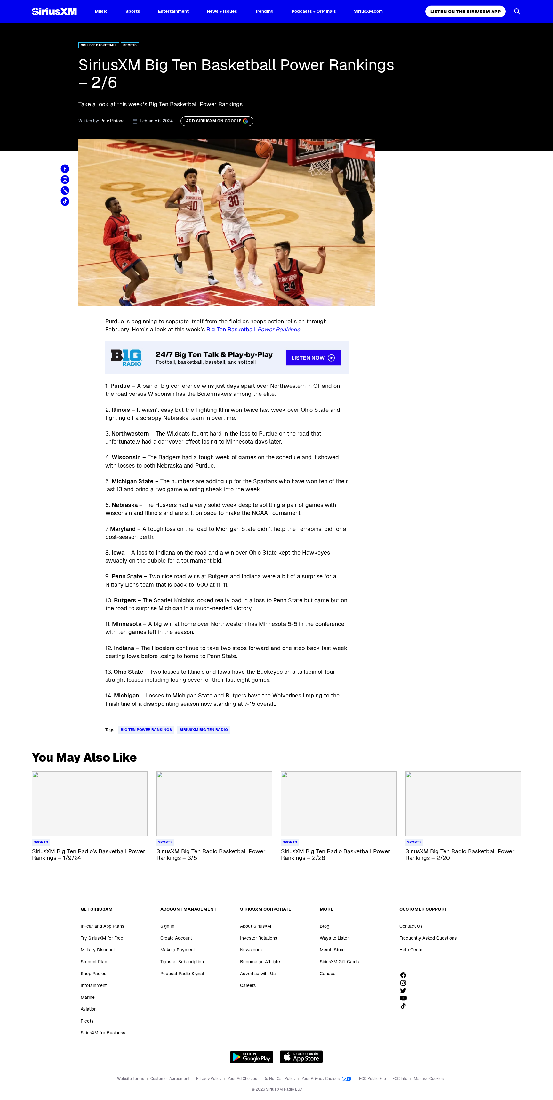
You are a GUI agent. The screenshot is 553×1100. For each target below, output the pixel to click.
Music (101, 11)
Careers (248, 985)
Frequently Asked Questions (428, 938)
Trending (264, 11)
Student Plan (94, 962)
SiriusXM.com (368, 11)
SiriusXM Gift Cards (339, 962)
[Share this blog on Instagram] (64, 179)
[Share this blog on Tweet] (64, 190)
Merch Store (332, 950)
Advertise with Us (258, 973)
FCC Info (400, 1078)
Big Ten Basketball (253, 329)
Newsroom (251, 950)
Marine (88, 997)
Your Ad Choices (243, 1078)
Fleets (87, 1021)
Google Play (251, 1056)
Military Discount (98, 950)
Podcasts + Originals (314, 11)
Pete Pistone (112, 121)
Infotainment (94, 985)
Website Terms (131, 1078)
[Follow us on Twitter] (405, 990)
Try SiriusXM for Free (102, 938)
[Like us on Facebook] (405, 975)
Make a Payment (177, 950)
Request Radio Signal (182, 973)
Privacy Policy (209, 1078)
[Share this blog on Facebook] (64, 168)
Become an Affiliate (260, 962)
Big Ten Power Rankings (146, 729)
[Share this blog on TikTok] (64, 201)
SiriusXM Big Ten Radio (204, 729)
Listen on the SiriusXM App (465, 11)
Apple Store (301, 1056)
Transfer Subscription (182, 962)
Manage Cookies (429, 1078)
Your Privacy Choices (321, 1078)
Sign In (167, 926)
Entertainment (173, 11)
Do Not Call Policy (279, 1078)
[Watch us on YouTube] (405, 998)
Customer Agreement (170, 1078)
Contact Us (410, 926)
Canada (328, 973)
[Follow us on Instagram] (405, 983)
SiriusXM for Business (103, 1033)
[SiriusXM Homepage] (54, 11)
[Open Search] (517, 11)
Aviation (89, 1009)
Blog (324, 926)
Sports (132, 11)
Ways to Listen (335, 938)
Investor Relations (258, 938)
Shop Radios (93, 973)
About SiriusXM (255, 926)
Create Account (176, 938)
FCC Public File (373, 1078)
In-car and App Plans (102, 926)
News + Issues (222, 11)
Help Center (411, 950)
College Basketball (99, 45)
